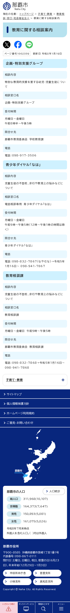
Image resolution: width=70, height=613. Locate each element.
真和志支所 (46, 581)
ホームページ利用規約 (20, 413)
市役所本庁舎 (18, 573)
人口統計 (54, 491)
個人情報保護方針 (18, 403)
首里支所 (45, 573)
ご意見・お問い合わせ (20, 422)
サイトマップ (14, 394)
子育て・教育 (45, 14)
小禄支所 (15, 581)
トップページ (27, 14)
